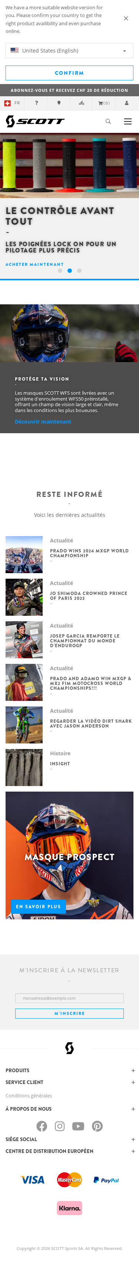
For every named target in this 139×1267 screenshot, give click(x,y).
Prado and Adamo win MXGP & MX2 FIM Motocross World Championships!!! (90, 683)
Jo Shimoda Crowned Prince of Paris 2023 (89, 596)
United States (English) (49, 50)
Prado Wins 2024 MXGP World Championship (89, 553)
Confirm (69, 73)
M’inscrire (69, 1013)
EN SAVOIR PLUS (38, 906)
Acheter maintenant (35, 264)
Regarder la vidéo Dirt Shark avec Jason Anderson (91, 723)
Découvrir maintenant (43, 421)
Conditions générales (29, 1095)
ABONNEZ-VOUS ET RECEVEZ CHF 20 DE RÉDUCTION (69, 90)
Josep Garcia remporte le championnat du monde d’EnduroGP (85, 641)
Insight (60, 763)
